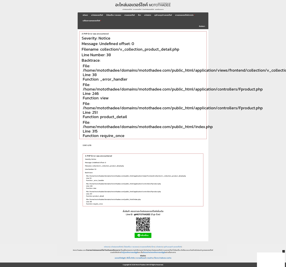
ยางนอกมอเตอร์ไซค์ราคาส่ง (185, 15)
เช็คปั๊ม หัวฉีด (130, 258)
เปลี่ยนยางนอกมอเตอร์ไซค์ (92, 21)
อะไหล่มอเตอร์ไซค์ (97, 15)
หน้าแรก (85, 15)
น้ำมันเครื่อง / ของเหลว (113, 15)
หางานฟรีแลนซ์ (141, 258)
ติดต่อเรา (202, 26)
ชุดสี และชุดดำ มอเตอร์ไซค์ (163, 15)
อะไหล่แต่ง (147, 15)
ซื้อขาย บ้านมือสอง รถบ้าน (162, 258)
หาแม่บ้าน (150, 258)
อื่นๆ (139, 15)
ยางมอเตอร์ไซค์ (129, 15)
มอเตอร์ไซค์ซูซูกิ (120, 258)
